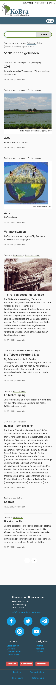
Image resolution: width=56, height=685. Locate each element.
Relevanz (31, 43)
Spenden (12, 664)
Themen (39, 646)
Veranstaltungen (19, 63)
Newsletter (26, 664)
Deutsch (28, 3)
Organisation (13, 646)
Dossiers (40, 649)
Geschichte (12, 649)
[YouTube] (36, 631)
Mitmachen (42, 664)
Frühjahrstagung (34, 63)
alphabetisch (27, 46)
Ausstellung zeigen (32, 255)
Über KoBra (17, 498)
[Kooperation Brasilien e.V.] (15, 9)
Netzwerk (40, 652)
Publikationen (13, 655)
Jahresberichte (14, 652)
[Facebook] (12, 621)
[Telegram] (44, 621)
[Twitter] (28, 621)
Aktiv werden (18, 255)
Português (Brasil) (45, 3)
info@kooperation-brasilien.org (26, 612)
